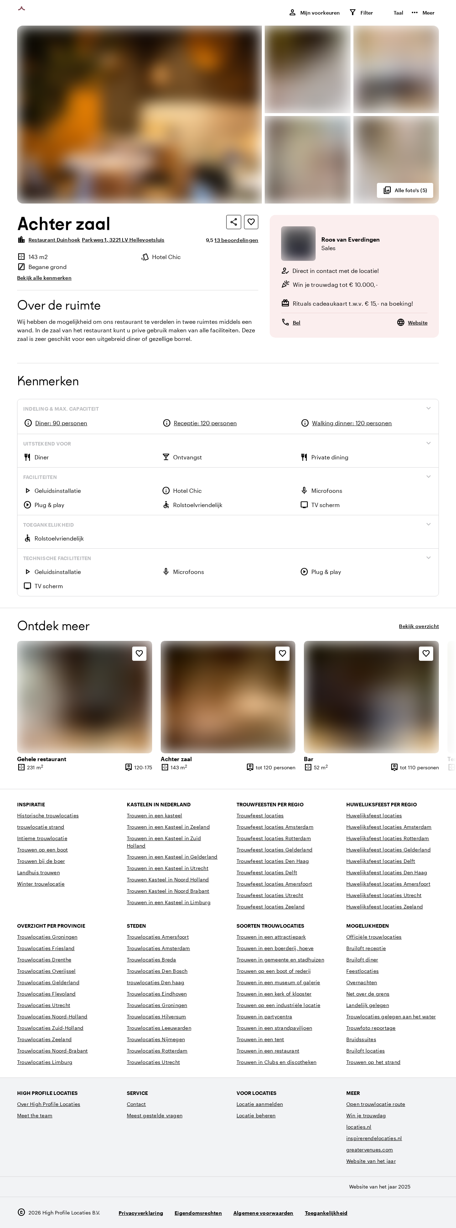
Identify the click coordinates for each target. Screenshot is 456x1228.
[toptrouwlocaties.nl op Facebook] (412, 1212)
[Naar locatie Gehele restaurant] (84, 697)
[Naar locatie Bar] (371, 697)
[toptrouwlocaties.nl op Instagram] (393, 1212)
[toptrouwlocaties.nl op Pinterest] (432, 1212)
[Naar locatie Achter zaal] (228, 697)
